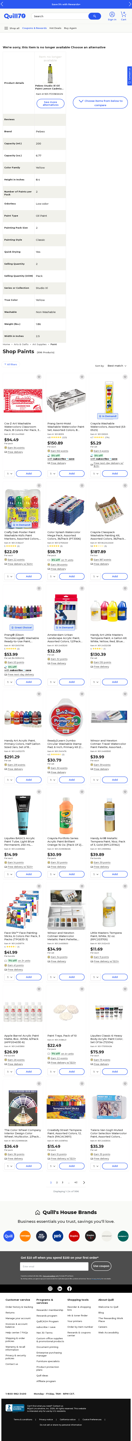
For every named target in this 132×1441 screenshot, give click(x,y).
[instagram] (50, 1288)
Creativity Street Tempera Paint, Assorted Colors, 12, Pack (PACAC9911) (64, 1133)
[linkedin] (60, 1288)
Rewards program (46, 1315)
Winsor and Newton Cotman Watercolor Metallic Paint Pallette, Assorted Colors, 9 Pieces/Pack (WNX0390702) (62, 936)
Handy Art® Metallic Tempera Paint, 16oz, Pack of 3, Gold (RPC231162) (107, 841)
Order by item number (80, 1326)
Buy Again (70, 28)
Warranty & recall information (15, 1348)
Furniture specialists (48, 1361)
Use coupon (101, 1266)
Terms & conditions (23, 1419)
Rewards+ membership (49, 1310)
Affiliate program (46, 1381)
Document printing (47, 1347)
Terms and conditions (49, 1276)
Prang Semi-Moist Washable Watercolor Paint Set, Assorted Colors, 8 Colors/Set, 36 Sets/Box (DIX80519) (65, 427)
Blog (101, 1312)
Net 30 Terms (44, 1332)
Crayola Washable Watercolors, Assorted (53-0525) (108, 427)
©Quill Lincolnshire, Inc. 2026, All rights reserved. (50, 1408)
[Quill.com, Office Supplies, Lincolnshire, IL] (15, 1408)
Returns (10, 1312)
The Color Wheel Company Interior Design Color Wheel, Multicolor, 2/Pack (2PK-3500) (22, 1133)
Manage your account (18, 1318)
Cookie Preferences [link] (91, 1419)
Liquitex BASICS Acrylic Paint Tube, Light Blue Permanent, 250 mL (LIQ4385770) (19, 841)
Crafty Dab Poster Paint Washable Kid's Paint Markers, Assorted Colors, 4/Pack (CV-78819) (21, 535)
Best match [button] (116, 365)
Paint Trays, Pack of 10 (62, 1035)
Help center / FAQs (17, 1332)
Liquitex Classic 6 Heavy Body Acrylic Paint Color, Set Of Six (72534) (106, 1039)
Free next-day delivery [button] (21, 674)
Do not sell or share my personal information (61, 1425)
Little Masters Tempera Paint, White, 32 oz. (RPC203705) (106, 936)
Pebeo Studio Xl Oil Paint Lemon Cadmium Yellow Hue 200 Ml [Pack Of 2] (49, 90)
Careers (102, 1326)
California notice (67, 1419)
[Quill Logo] (15, 16)
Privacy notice (46, 1419)
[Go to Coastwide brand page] (25, 1237)
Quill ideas (42, 1375)
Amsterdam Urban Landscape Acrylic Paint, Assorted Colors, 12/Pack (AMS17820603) (64, 638)
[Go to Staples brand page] (74, 1237)
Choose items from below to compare (103, 103)
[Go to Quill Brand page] (9, 1237)
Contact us (12, 1364)
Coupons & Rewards (34, 28)
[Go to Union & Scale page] (107, 1237)
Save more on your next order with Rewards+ (75, 4)
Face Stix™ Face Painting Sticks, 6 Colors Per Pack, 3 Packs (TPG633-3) (22, 936)
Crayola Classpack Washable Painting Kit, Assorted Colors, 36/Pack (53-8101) (107, 535)
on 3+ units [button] (24, 960)
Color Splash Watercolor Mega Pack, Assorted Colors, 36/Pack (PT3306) (64, 535)
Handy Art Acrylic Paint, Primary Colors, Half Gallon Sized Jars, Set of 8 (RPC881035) (22, 744)
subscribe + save (46, 1327)
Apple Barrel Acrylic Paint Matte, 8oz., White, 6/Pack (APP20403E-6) (21, 1039)
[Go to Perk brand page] (58, 1237)
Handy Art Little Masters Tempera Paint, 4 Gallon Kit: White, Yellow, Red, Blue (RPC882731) (108, 638)
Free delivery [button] (15, 452)
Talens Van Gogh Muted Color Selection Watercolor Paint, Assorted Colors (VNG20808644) (108, 1133)
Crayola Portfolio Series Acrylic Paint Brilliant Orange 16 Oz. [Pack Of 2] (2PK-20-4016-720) (64, 841)
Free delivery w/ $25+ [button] (20, 563)
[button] (130, 4)
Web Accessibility (108, 1332)
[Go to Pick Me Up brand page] (41, 1237)
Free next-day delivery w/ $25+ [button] (108, 464)
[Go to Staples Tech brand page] (90, 1237)
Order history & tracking (19, 1306)
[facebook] (69, 1288)
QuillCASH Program (47, 1321)
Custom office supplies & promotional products (50, 1340)
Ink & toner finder (77, 1315)
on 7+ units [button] (67, 560)
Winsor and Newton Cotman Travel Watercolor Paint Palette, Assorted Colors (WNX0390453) (108, 744)
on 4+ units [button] (67, 1053)
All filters (11, 364)
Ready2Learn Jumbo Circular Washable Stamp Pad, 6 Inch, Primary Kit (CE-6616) (65, 744)
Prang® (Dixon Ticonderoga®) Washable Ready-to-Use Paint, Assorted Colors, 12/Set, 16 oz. (21, 638)
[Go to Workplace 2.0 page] (123, 1237)
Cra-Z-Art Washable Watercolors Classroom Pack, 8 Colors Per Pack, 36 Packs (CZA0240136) (22, 427)
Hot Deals (55, 28)
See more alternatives (50, 103)
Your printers (74, 1321)
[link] (39, 377)
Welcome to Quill (108, 1306)
